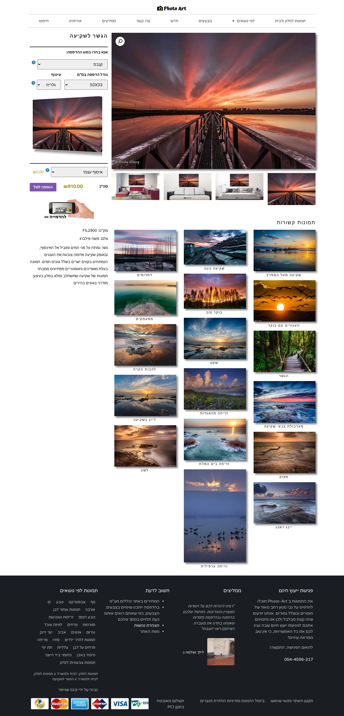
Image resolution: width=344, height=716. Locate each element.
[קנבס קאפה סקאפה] (70, 64)
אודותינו (75, 21)
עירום (90, 632)
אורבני (90, 609)
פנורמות (89, 624)
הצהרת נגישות (146, 625)
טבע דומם (87, 617)
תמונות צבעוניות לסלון (77, 662)
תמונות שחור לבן (66, 609)
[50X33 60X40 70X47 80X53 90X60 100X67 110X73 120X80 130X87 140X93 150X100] (86, 85)
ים (49, 602)
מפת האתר (149, 631)
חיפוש (44, 21)
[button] (120, 41)
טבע (59, 602)
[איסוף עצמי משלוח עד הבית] (77, 172)
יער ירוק (46, 632)
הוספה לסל (43, 187)
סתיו (56, 640)
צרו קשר (143, 21)
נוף (93, 602)
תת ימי (47, 647)
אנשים (76, 632)
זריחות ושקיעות (61, 617)
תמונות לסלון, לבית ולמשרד (77, 674)
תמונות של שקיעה (93, 275)
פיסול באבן (86, 655)
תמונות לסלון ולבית (290, 21)
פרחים (72, 624)
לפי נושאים (246, 21)
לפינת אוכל (53, 624)
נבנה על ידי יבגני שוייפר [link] (78, 689)
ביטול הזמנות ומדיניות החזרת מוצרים (232, 700)
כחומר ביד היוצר (58, 655)
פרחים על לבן (84, 647)
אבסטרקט (77, 602)
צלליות (62, 647)
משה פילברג (89, 238)
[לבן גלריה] (47, 85)
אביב (62, 632)
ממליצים (109, 21)
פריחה (42, 640)
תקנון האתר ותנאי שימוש (292, 700)
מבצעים (205, 21)
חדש (174, 21)
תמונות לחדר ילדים (80, 640)
